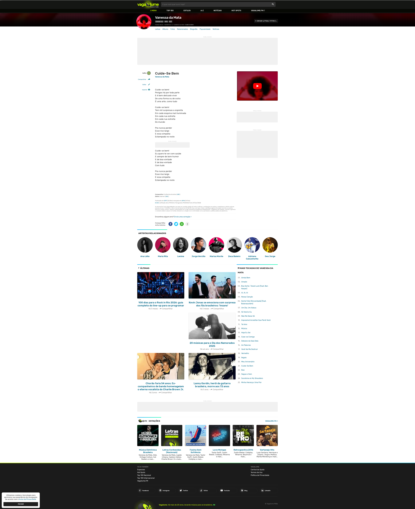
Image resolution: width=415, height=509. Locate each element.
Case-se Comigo (248, 337)
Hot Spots (236, 11)
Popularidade (205, 29)
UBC (178, 194)
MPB (166, 21)
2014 (183, 200)
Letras (157, 29)
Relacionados (182, 29)
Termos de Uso (256, 472)
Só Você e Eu (246, 312)
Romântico (159, 21)
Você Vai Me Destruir (249, 349)
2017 (165, 200)
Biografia (193, 29)
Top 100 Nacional (144, 475)
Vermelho (245, 353)
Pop (170, 21)
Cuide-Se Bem (247, 366)
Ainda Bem (245, 278)
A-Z (202, 11)
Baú (243, 370)
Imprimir (144, 90)
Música (244, 328)
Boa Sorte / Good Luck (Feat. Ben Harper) (254, 287)
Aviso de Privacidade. (27, 499)
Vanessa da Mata (168, 17)
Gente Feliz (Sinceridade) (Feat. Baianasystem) (253, 302)
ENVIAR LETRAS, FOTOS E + (267, 21)
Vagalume (148, 4)
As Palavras (246, 345)
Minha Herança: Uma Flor (251, 382)
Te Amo (244, 324)
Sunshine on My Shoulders (252, 378)
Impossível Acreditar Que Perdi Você (256, 320)
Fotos (172, 29)
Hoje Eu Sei (245, 333)
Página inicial (159, 25)
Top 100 (170, 11)
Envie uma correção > (183, 217)
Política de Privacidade (260, 475)
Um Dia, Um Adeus (248, 308)
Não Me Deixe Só (248, 316)
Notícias (218, 11)
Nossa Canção (247, 297)
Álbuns (165, 29)
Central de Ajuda (257, 470)
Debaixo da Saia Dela (249, 341)
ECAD (157, 203)
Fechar (21, 504)
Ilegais (244, 358)
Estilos (187, 11)
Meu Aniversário (247, 362)
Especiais (141, 470)
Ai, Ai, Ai (244, 293)
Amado (244, 282)
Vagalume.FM (257, 11)
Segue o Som (246, 374)
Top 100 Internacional (146, 478)
